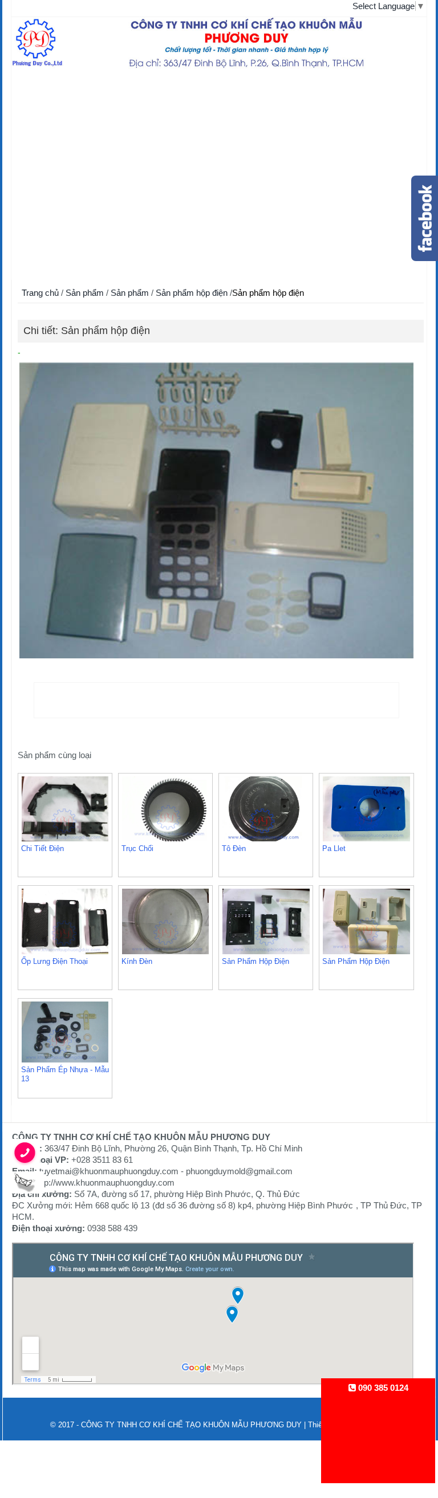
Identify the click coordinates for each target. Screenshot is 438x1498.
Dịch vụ (48, 183)
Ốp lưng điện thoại (54, 961)
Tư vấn (48, 228)
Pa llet (334, 848)
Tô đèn (234, 848)
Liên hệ (48, 251)
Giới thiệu (48, 120)
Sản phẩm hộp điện (193, 293)
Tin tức (48, 205)
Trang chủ (48, 85)
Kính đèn (136, 961)
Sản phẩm (48, 154)
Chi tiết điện (42, 848)
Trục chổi (137, 848)
